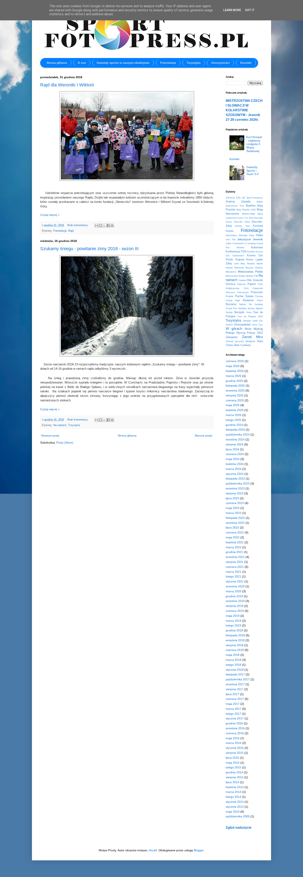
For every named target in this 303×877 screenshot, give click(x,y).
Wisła (248, 329)
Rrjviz (260, 300)
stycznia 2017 (235, 718)
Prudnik (229, 296)
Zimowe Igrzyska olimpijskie (240, 341)
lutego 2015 (233, 767)
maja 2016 (233, 738)
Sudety (229, 312)
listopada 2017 (235, 674)
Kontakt (245, 62)
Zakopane (231, 337)
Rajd (71, 230)
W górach (234, 329)
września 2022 (235, 522)
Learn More (232, 10)
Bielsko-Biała (248, 214)
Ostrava (230, 284)
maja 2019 (233, 615)
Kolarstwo (257, 247)
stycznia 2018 (235, 669)
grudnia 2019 (234, 596)
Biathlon (251, 205)
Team (249, 312)
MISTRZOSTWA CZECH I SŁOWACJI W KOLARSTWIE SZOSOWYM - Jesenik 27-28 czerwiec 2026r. (244, 110)
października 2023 (238, 483)
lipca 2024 (232, 449)
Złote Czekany (242, 345)
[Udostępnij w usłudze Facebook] (108, 225)
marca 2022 (233, 547)
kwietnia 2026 (235, 371)
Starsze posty (203, 435)
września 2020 (235, 586)
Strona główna (57, 62)
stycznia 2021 (235, 581)
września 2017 (235, 684)
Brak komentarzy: (78, 225)
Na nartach (59, 425)
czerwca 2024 (235, 454)
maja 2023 (233, 508)
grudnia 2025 (234, 380)
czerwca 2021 (235, 566)
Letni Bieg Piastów (244, 263)
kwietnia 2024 (235, 464)
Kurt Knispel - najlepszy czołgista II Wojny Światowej (254, 143)
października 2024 (238, 434)
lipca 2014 (232, 782)
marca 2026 (233, 376)
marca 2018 (233, 659)
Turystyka (194, 62)
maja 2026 (233, 366)
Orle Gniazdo (255, 280)
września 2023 (235, 488)
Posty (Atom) (64, 442)
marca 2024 (233, 468)
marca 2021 (233, 571)
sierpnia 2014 (234, 777)
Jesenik (258, 239)
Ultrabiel (247, 320)
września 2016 (235, 728)
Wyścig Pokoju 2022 (249, 332)
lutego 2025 (233, 420)
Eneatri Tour (242, 226)
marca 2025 (233, 415)
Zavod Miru (252, 337)
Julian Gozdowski (235, 243)
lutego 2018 (233, 664)
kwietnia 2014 (235, 787)
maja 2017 (233, 703)
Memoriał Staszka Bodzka (248, 267)
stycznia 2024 (235, 473)
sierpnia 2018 (234, 645)
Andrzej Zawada (238, 201)
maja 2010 (233, 811)
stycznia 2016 (235, 747)
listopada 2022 (235, 517)
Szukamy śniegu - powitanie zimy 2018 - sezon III (89, 248)
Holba (259, 235)
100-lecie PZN (233, 197)
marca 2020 (233, 591)
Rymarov (231, 304)
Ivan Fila (230, 239)
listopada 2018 (235, 635)
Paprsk (252, 284)
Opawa (242, 280)
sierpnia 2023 (234, 493)
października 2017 (238, 679)
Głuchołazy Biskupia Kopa (240, 235)
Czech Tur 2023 (245, 218)
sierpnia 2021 (234, 561)
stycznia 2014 (235, 801)
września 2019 (235, 601)
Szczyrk (239, 312)
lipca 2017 (232, 694)
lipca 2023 (232, 498)
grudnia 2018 (234, 630)
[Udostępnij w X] (104, 225)
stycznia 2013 (235, 806)
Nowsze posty (50, 435)
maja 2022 (233, 537)
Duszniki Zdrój (242, 222)
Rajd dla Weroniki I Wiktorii (67, 84)
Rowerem (248, 300)
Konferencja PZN (236, 251)
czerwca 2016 (235, 733)
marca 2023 (233, 513)
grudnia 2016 (234, 723)
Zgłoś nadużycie (238, 827)
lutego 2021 (233, 576)
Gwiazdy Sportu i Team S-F (252, 170)
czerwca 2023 (235, 503)
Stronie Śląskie (255, 308)
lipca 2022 (232, 527)
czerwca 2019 (235, 610)
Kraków (239, 259)
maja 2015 (233, 762)
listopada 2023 (235, 478)
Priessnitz (257, 292)
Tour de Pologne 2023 (250, 316)
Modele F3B (252, 276)
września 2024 (235, 439)
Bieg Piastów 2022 (246, 209)
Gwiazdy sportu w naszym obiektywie (123, 62)
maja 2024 (233, 459)
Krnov (249, 259)
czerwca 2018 (235, 650)
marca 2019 (233, 620)
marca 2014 (233, 791)
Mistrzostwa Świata (235, 276)
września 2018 (235, 640)
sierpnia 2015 (234, 752)
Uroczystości (220, 62)
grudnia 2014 (234, 772)
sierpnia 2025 (234, 395)
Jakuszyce (244, 239)
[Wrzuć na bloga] (100, 225)
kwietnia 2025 (235, 410)
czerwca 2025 (235, 400)
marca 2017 (233, 708)
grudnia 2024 (234, 424)
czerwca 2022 (235, 532)
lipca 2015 (232, 757)
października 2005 (238, 816)
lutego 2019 (233, 625)
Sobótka (242, 308)
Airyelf (153, 850)
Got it (250, 10)
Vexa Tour (257, 324)
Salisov (242, 304)
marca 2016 (233, 743)
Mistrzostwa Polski (250, 271)
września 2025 (235, 390)
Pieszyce (230, 292)
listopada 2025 (235, 385)
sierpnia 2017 (234, 689)
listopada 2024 (235, 429)
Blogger (199, 850)
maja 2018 (233, 654)
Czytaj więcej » (50, 214)
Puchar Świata (244, 296)
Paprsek (241, 284)
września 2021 (235, 557)
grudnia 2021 (234, 552)
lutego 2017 (233, 713)
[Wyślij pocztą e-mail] (96, 225)
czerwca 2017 (235, 698)
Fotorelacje (168, 62)
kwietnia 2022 (235, 542)
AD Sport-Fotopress (252, 197)
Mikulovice (231, 272)
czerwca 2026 (235, 361)
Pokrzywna (243, 292)
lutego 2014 (233, 796)
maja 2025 (233, 405)
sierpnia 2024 (234, 444)
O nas (82, 62)
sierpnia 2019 (234, 606)
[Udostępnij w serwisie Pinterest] (112, 225)
